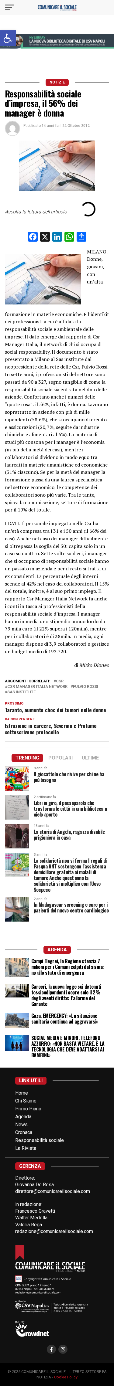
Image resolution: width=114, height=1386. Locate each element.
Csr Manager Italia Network (37, 687)
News (21, 1124)
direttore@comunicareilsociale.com (52, 1191)
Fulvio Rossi (85, 687)
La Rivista (25, 1148)
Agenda (23, 1116)
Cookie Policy (66, 1377)
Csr (60, 681)
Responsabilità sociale (39, 1140)
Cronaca (23, 1132)
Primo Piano (28, 1109)
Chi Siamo (25, 1101)
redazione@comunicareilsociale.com (54, 1231)
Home (21, 1093)
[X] (45, 237)
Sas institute (21, 692)
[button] (8, 38)
